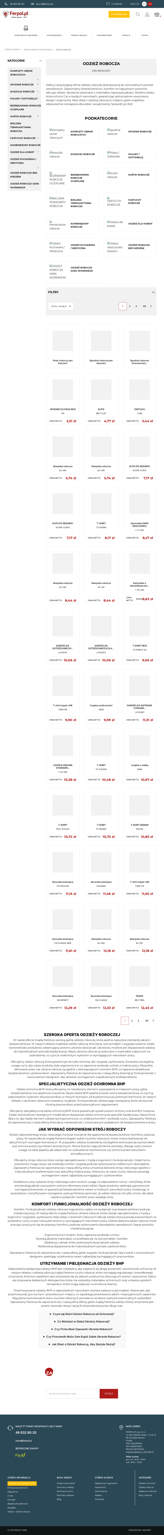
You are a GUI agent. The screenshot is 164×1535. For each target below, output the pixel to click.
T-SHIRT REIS (139, 645)
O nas (10, 1496)
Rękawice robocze (147, 1491)
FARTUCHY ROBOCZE (22, 138)
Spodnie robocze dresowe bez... (139, 362)
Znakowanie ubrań (66, 1483)
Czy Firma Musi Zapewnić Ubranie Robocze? (83, 1329)
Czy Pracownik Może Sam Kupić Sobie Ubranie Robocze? (83, 1336)
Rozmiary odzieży (65, 1487)
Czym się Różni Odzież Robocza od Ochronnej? (83, 1314)
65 (144, 306)
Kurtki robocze (20, 116)
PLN (150, 4)
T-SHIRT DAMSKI (140, 824)
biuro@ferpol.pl (24, 1440)
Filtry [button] (53, 292)
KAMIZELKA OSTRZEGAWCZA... (62, 647)
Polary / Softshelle (23, 98)
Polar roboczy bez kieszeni (63, 362)
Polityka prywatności (18, 1488)
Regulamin (13, 1492)
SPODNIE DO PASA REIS (63, 409)
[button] (40, 60)
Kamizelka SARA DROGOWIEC (139, 524)
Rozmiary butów (65, 1491)
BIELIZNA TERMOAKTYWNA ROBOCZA (20, 127)
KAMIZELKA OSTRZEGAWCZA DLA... (101, 647)
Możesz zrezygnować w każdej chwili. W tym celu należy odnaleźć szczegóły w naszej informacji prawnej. (83, 1403)
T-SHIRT (101, 523)
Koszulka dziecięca (62, 882)
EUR (144, 4)
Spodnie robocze (21, 84)
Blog (59, 1499)
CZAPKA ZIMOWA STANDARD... (62, 766)
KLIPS (101, 409)
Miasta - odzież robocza (19, 1511)
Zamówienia (101, 1491)
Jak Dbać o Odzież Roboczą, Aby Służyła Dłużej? (83, 1344)
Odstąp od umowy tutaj (22, 1483)
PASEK (139, 996)
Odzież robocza (146, 1487)
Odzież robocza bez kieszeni (23, 174)
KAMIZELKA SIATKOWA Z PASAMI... (139, 706)
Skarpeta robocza (62, 466)
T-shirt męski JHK (62, 705)
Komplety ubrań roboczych (21, 72)
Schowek (99, 1499)
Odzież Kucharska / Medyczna (23, 161)
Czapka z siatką (139, 765)
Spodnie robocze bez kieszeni (101, 362)
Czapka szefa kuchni (101, 705)
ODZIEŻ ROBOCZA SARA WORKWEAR (24, 185)
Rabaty (98, 1495)
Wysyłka (12, 1507)
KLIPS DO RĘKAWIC (139, 466)
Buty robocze (145, 1495)
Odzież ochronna (147, 1483)
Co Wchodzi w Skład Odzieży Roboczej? (83, 1321)
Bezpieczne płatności (18, 1503)
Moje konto (100, 1487)
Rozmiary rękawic (65, 1495)
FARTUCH (139, 409)
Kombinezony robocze (25, 145)
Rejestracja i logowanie (106, 1483)
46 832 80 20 (26, 1432)
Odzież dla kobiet (22, 152)
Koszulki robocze (22, 91)
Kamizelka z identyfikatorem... (139, 584)
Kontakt (11, 1500)
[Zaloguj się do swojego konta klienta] (147, 14)
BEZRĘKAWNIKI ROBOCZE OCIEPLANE (25, 107)
